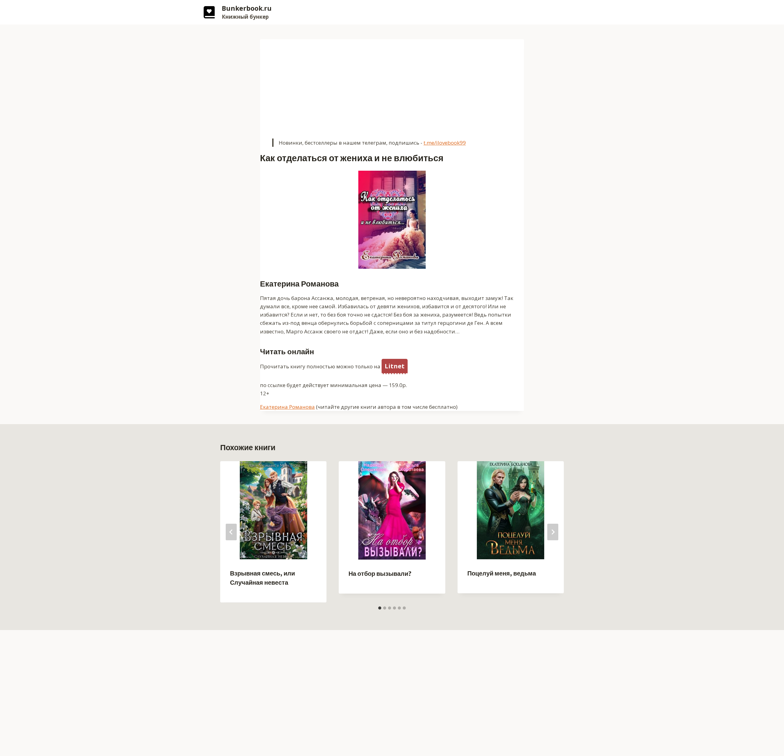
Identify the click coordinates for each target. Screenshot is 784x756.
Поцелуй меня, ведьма (501, 573)
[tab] (379, 608)
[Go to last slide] (231, 532)
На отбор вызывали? (380, 574)
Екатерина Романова (287, 406)
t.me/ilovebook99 (445, 142)
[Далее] (552, 532)
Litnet (395, 366)
